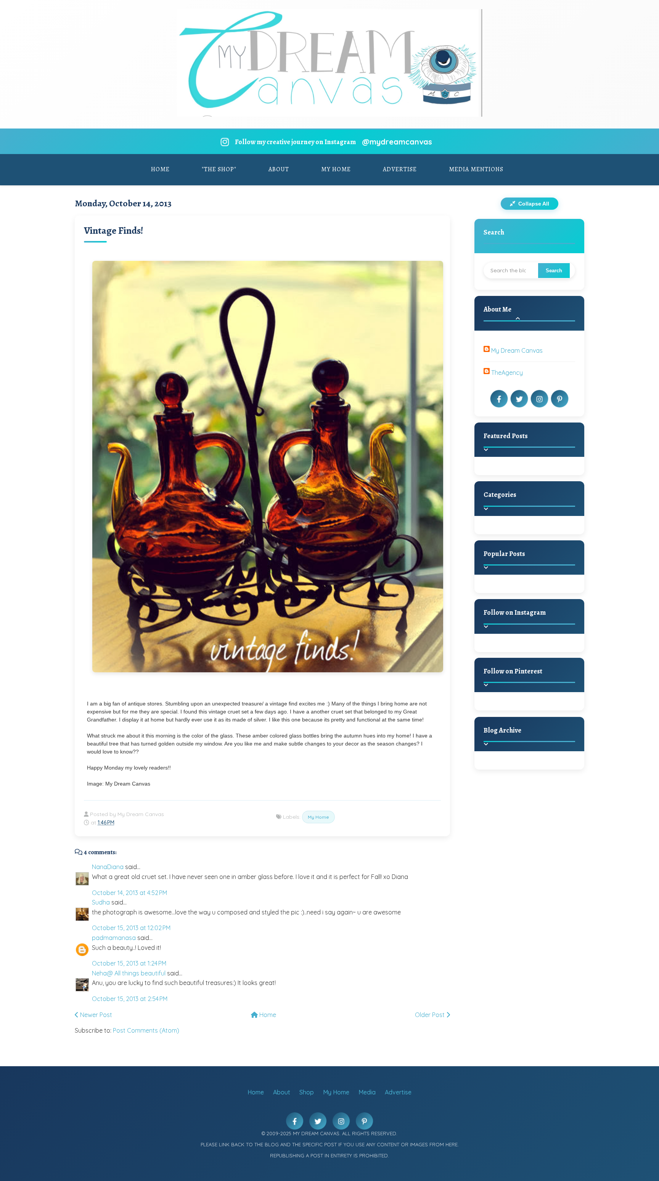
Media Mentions (476, 169)
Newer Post (95, 1015)
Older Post (430, 1015)
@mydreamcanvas (397, 141)
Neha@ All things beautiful (129, 973)
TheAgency (507, 372)
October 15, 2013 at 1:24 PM (129, 963)
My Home (336, 169)
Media (367, 1092)
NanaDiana (108, 867)
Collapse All (533, 204)
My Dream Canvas (517, 350)
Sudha (101, 902)
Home (160, 169)
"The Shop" (219, 169)
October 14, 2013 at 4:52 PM (129, 893)
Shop (306, 1092)
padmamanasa (114, 938)
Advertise (400, 169)
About (278, 169)
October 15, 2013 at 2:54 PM (129, 999)
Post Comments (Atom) (146, 1030)
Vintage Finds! (113, 230)
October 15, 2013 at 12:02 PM (131, 928)
